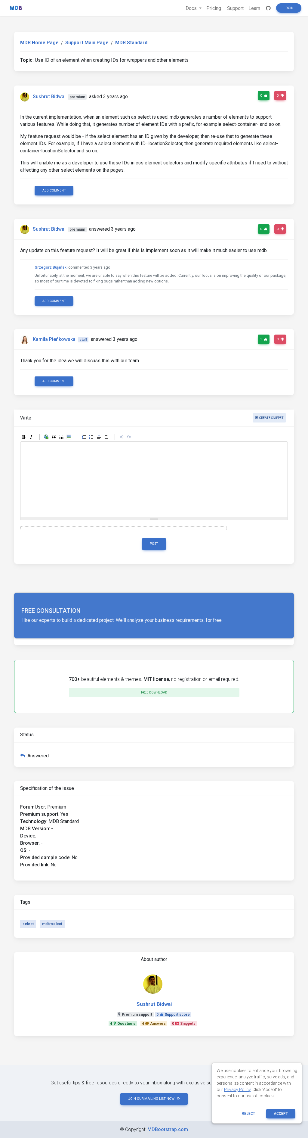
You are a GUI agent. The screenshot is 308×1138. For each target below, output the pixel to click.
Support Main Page (87, 42)
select (28, 924)
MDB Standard (131, 42)
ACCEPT (281, 1113)
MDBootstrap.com (167, 1129)
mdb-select (52, 924)
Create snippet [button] (271, 418)
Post (154, 544)
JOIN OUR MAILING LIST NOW (151, 1099)
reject (248, 1113)
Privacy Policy (237, 1089)
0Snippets (184, 1023)
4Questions (122, 1023)
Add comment (54, 190)
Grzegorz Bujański (51, 267)
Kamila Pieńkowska (54, 339)
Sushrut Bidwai (49, 96)
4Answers (154, 1023)
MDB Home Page (39, 42)
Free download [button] (154, 692)
